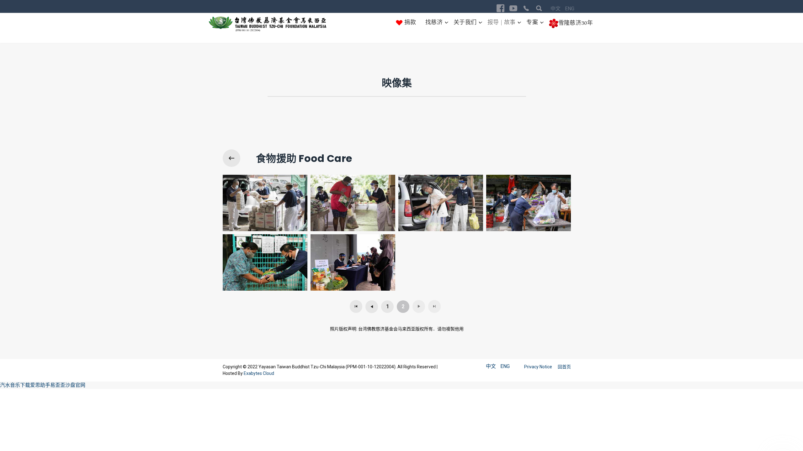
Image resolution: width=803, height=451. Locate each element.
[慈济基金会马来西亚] (267, 24)
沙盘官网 (75, 385)
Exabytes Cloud (259, 373)
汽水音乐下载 (15, 385)
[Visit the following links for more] (500, 8)
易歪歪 (57, 385)
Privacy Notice (538, 366)
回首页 (564, 366)
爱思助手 (40, 385)
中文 (556, 9)
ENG (569, 9)
